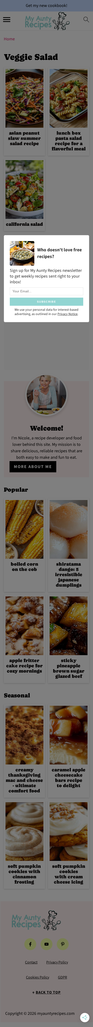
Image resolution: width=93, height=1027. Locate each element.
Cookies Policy (37, 977)
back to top (48, 992)
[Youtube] (46, 944)
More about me (33, 467)
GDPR (62, 977)
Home (9, 39)
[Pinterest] (63, 944)
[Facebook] (30, 944)
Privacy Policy (57, 962)
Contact (31, 962)
